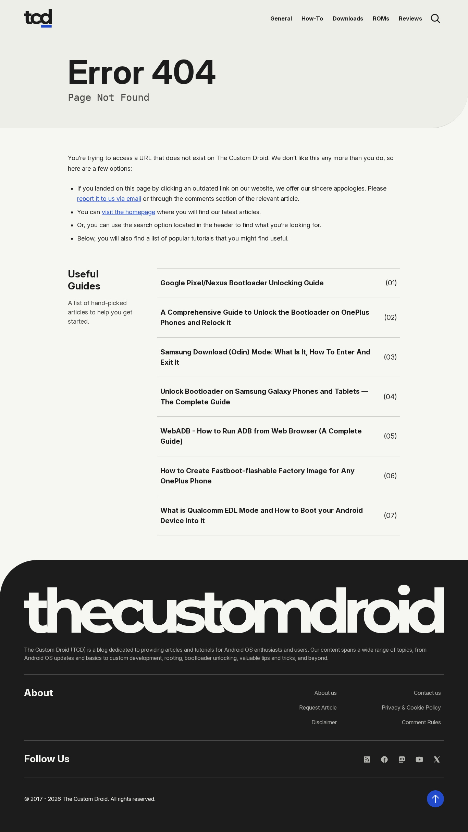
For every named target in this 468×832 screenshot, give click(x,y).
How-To (312, 18)
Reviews (410, 18)
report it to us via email (109, 198)
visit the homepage (128, 212)
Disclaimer (324, 722)
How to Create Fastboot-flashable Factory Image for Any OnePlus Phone (257, 475)
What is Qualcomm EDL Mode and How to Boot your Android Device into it (261, 515)
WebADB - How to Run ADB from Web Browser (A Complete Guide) (261, 436)
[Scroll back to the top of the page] (435, 798)
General (281, 18)
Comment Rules (421, 722)
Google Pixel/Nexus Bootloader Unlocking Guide (242, 282)
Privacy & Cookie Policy (411, 707)
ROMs (381, 18)
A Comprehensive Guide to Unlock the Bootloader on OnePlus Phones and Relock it (264, 317)
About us (325, 692)
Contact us (427, 692)
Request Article (318, 707)
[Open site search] (435, 18)
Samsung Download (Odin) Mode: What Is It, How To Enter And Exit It (265, 357)
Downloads (348, 18)
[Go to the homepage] (38, 18)
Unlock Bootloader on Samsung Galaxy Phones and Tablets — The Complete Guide (264, 396)
